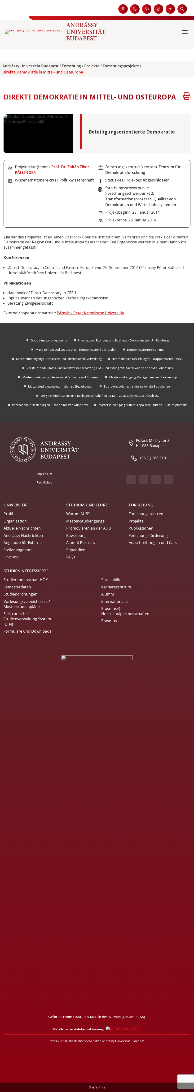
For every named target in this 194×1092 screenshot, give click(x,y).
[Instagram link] (156, 479)
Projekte (91, 66)
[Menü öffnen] (185, 32)
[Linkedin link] (168, 479)
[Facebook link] (131, 479)
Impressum (44, 474)
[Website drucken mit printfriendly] (186, 96)
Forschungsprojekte (121, 66)
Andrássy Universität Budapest (30, 66)
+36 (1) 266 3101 (153, 458)
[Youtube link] (143, 479)
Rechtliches (44, 482)
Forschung (71, 66)
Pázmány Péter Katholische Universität (90, 312)
